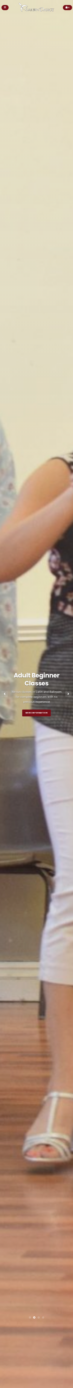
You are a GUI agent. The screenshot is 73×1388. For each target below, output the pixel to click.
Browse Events (37, 567)
